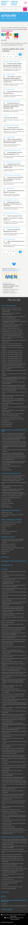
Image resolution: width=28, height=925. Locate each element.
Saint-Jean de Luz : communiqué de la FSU (11, 631)
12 (20, 54)
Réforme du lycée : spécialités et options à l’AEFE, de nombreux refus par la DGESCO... (14, 633)
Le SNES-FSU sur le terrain (8, 879)
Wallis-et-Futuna (5, 505)
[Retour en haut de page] (25, 921)
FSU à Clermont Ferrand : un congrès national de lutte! (14, 868)
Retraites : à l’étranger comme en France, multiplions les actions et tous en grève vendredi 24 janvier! (14, 715)
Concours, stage (5, 551)
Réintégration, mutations (8, 549)
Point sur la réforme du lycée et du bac (10, 689)
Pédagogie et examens (7, 422)
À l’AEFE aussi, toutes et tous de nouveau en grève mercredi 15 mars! (13, 807)
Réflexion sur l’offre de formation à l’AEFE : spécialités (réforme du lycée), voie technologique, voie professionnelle (14, 603)
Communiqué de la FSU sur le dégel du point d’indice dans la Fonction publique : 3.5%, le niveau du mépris (14, 781)
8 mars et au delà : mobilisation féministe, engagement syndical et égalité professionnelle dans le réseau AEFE (14, 840)
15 (7, 57)
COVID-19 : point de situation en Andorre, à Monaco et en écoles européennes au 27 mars (14, 700)
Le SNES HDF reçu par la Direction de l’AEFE (12, 332)
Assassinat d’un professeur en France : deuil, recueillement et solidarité (12, 686)
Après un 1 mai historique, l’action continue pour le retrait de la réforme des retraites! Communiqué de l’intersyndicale (14, 816)
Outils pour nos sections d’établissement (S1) (12, 881)
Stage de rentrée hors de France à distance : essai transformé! (13, 874)
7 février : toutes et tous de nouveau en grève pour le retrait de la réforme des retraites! (13, 585)
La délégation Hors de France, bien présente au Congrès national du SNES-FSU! (12, 871)
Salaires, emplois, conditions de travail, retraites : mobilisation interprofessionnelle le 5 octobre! (13, 607)
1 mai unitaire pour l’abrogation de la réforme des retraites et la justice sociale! (13, 579)
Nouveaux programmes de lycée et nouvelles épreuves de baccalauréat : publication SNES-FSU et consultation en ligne (14, 704)
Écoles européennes (6, 526)
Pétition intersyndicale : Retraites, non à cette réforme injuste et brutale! (14, 732)
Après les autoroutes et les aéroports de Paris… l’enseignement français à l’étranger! (12, 325)
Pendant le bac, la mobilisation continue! (11, 809)
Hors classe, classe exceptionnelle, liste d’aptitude (13, 548)
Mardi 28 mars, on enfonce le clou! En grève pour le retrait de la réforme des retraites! (13, 812)
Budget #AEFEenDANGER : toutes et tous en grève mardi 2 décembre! (13, 411)
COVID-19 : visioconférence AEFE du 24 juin (12, 362)
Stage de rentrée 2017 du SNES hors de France (12, 858)
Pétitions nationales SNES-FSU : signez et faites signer (14, 620)
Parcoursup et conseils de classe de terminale (12, 662)
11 (17, 54)
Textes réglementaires (7, 424)
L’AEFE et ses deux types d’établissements (11, 417)
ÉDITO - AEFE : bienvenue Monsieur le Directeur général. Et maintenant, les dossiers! (13, 414)
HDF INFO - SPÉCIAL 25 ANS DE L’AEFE (11, 328)
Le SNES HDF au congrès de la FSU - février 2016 (13, 849)
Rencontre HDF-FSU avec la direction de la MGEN (13, 694)
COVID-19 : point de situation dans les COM (12, 496)
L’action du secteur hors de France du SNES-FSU (13, 877)
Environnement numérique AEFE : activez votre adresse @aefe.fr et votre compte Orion (14, 389)
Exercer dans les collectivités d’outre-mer (11, 497)
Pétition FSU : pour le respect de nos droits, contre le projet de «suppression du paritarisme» (14, 669)
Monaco (4, 528)
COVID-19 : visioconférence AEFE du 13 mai (12, 358)
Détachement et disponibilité (8, 544)
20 (16, 57)
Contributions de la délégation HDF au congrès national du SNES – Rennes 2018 (12, 864)
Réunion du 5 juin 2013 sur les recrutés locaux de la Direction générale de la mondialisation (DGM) (13, 434)
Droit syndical (5, 885)
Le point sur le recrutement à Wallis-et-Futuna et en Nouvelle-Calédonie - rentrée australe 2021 (13, 476)
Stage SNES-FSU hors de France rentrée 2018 (12, 867)
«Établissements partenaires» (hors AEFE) (11, 522)
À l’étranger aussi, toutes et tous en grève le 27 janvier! (14, 765)
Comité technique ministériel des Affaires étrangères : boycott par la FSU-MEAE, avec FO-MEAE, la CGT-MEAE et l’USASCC (14, 463)
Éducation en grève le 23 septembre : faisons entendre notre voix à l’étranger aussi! (14, 637)
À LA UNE (4, 904)
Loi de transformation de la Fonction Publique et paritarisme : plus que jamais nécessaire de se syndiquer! (13, 541)
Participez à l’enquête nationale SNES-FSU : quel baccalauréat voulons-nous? (13, 614)
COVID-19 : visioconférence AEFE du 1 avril (12, 352)
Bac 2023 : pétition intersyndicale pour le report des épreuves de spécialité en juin (13, 788)
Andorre (4, 529)
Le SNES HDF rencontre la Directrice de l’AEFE (12, 330)
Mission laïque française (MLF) (9, 524)
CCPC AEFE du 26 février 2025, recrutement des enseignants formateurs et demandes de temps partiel (14, 829)
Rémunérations (5, 421)
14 (4, 57)
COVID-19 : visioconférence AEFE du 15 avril (12, 356)
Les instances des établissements (9, 883)
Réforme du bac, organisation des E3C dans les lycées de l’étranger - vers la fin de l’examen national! (14, 673)
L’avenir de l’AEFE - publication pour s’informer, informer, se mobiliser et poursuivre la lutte (13, 334)
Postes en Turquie (6, 533)
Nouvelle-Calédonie (6, 499)
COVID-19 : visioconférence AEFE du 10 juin (12, 360)
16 (10, 57)
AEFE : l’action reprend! (7, 645)
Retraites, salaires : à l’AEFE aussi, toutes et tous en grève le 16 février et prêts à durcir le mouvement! (13, 756)
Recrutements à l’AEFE (7, 513)
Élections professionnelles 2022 (9, 888)
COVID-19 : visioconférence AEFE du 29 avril (12, 345)
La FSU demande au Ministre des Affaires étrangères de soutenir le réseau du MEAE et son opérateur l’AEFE (14, 442)
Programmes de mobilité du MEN (9, 531)
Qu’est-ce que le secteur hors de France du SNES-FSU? (14, 906)
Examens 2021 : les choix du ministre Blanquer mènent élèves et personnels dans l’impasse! (14, 728)
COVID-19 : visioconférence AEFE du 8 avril (12, 354)
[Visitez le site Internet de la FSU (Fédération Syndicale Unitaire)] (14, 918)
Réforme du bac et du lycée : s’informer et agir (12, 667)
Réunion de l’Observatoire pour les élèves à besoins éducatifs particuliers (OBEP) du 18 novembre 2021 (13, 386)
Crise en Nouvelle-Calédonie (8, 827)
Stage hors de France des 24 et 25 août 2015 (12, 854)
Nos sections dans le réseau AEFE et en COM (12, 886)
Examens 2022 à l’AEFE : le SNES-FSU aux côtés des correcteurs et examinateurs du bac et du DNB (13, 778)
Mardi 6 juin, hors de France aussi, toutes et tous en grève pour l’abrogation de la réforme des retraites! (13, 628)
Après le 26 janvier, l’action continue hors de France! (14, 639)
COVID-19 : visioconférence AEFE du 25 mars (12, 351)
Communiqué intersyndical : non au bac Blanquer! (13, 748)
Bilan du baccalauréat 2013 (8, 622)
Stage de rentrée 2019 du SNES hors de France (12, 856)
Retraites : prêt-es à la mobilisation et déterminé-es (13, 801)
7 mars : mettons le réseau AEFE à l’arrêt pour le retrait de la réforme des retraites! (14, 589)
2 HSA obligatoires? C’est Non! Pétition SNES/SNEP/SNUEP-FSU (11, 582)
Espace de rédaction (15, 919)
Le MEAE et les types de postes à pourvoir (11, 466)
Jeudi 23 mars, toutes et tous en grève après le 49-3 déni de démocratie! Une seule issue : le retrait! (13, 795)
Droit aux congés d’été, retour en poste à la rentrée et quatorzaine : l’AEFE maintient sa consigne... (14, 364)
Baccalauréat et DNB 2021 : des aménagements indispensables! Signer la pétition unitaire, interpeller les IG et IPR (14, 725)
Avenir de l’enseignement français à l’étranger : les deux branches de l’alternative (13, 317)
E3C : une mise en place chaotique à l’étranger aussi (13, 718)
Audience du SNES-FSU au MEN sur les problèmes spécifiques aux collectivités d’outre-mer (13, 479)
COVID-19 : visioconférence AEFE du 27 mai (12, 344)
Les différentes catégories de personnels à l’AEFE (13, 419)
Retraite (4, 553)
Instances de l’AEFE (6, 426)
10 (13, 54)
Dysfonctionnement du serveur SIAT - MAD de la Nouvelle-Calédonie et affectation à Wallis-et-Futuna (14, 493)
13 (23, 54)
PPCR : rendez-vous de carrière (9, 546)
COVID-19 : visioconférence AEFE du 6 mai (11, 308)
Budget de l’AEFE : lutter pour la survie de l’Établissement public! (11, 314)
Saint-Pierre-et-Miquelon (7, 503)
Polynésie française (6, 501)
